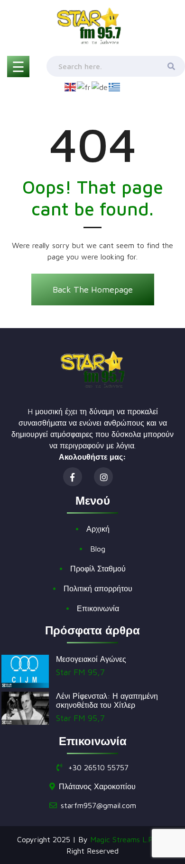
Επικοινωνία (98, 608)
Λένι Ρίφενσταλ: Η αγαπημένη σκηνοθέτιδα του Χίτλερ (107, 700)
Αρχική (98, 529)
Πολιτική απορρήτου (98, 588)
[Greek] (115, 86)
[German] (100, 86)
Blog (97, 548)
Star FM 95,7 (80, 672)
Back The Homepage (93, 289)
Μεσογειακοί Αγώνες (91, 659)
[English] (71, 86)
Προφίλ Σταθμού (98, 568)
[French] (84, 86)
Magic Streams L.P (121, 839)
